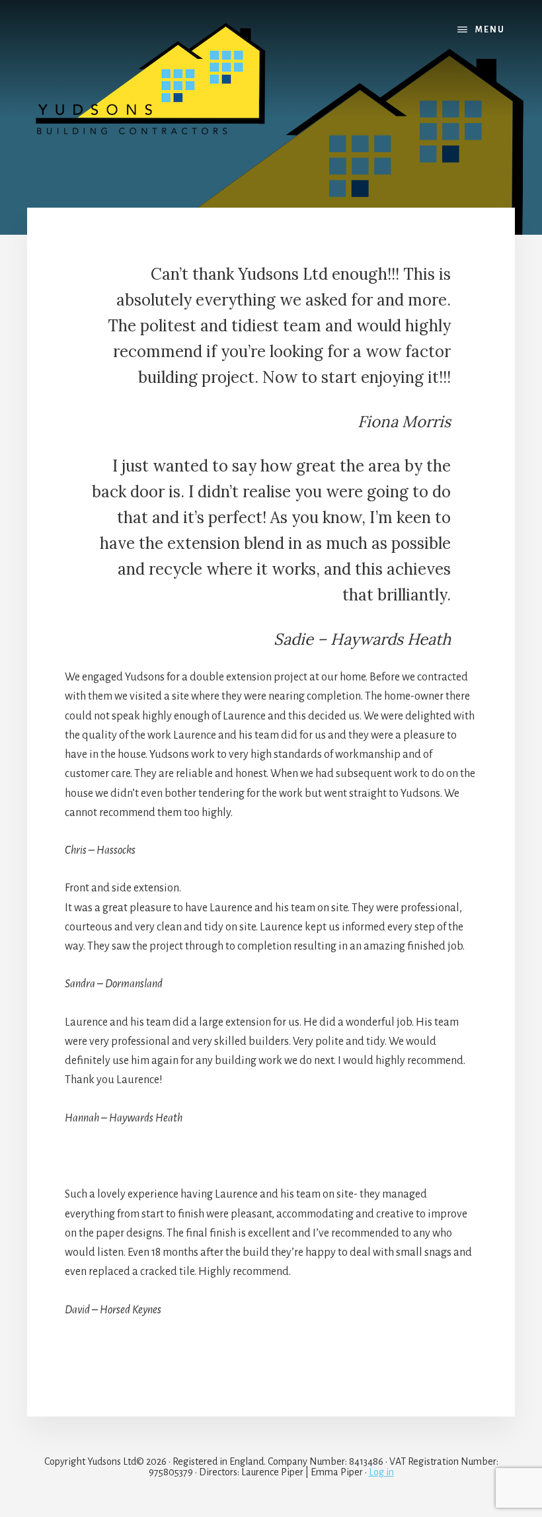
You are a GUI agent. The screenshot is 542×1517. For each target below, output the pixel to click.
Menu (490, 29)
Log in (381, 1472)
